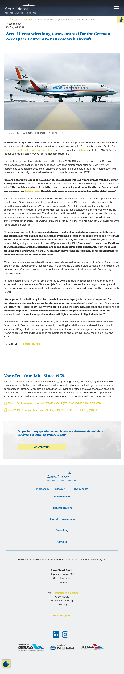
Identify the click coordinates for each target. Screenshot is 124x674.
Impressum (42, 489)
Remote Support (62, 615)
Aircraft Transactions (62, 519)
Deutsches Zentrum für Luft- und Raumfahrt (29, 150)
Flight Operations (62, 508)
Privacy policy (80, 489)
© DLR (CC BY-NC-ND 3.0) (34, 344)
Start (12, 19)
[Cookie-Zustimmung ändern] (6, 664)
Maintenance (62, 496)
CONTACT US (42, 447)
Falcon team (32, 191)
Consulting (62, 530)
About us (62, 542)
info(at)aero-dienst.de (66, 593)
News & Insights (25, 19)
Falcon (84, 150)
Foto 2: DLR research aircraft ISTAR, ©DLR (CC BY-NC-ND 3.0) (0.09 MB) (55, 410)
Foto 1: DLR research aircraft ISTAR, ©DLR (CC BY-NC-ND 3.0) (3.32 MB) (54, 403)
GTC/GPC (60, 489)
